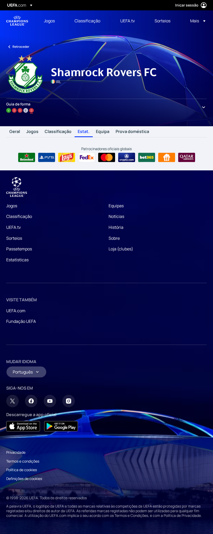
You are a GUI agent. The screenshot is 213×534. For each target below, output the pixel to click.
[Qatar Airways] (186, 157)
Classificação (58, 131)
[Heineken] (26, 157)
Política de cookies (21, 469)
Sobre (114, 238)
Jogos (32, 131)
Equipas (116, 206)
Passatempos (19, 249)
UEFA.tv (13, 227)
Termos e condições (22, 461)
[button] (196, 21)
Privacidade (15, 452)
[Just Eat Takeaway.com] (166, 157)
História (116, 227)
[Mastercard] (106, 157)
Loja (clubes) (121, 249)
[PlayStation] (46, 157)
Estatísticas (17, 260)
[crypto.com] (126, 157)
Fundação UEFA (21, 321)
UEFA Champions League (17, 21)
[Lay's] (66, 157)
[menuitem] (53, 21)
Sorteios (14, 238)
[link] (49, 21)
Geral (14, 131)
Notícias (116, 216)
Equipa (102, 131)
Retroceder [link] (20, 46)
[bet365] (146, 157)
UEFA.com (15, 310)
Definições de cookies (24, 478)
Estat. (84, 131)
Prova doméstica (132, 131)
